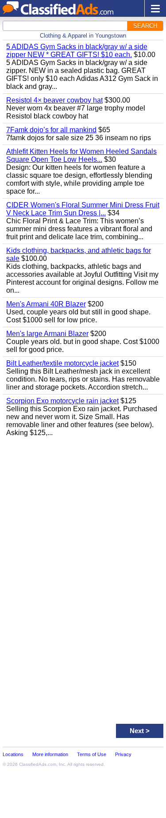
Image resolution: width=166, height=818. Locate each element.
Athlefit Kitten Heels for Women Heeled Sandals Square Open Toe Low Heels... (81, 155)
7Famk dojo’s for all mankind (51, 130)
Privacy (123, 754)
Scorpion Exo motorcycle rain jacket (62, 401)
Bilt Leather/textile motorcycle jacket (62, 363)
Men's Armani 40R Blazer (46, 304)
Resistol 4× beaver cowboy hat (54, 100)
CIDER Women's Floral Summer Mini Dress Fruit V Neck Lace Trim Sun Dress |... (82, 209)
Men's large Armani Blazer (47, 333)
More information (50, 754)
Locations (13, 754)
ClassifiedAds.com (37, 764)
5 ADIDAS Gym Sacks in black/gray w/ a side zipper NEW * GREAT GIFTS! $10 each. (76, 50)
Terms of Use (91, 754)
